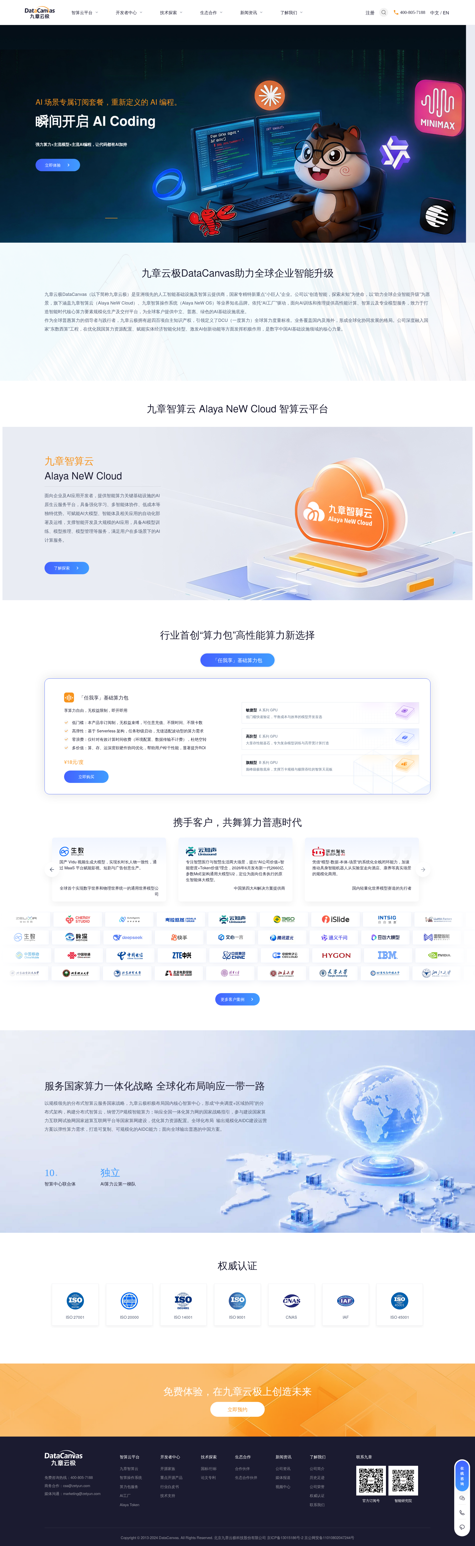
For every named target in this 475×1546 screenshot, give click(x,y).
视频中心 (283, 1486)
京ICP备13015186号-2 (285, 1537)
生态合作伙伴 (246, 1477)
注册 (370, 12)
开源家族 (167, 1468)
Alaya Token (129, 1504)
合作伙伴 (242, 1468)
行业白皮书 (169, 1486)
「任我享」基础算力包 (237, 660)
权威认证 (317, 1495)
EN (446, 12)
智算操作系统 (131, 1477)
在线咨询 (462, 1476)
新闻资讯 (248, 12)
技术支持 (167, 1495)
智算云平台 (82, 12)
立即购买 (86, 776)
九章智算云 (129, 1468)
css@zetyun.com (76, 1485)
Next (423, 869)
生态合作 (208, 12)
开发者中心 (126, 12)
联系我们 (317, 1504)
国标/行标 (209, 1468)
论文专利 (208, 1477)
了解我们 (288, 12)
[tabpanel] (237, 134)
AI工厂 (125, 1495)
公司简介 (317, 1468)
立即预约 (237, 1409)
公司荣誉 (317, 1486)
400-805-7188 (412, 12)
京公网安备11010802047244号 (329, 1537)
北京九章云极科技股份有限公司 (240, 1537)
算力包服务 (129, 1486)
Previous (52, 869)
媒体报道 (283, 1477)
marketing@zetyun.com (81, 1493)
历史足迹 (317, 1477)
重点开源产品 (171, 1477)
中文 (434, 12)
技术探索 (168, 12)
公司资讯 (283, 1468)
